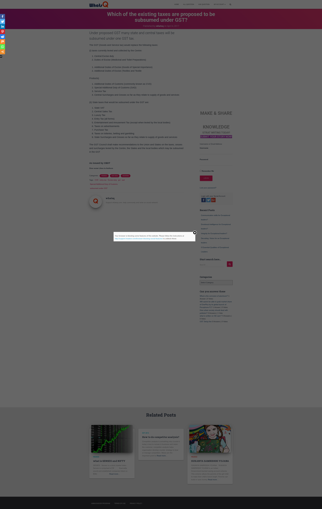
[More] (2, 51)
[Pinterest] (2, 31)
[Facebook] (2, 16)
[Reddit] (2, 36)
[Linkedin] (2, 26)
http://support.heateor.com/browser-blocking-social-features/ (139, 239)
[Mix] (2, 41)
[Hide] (1, 56)
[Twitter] (2, 21)
